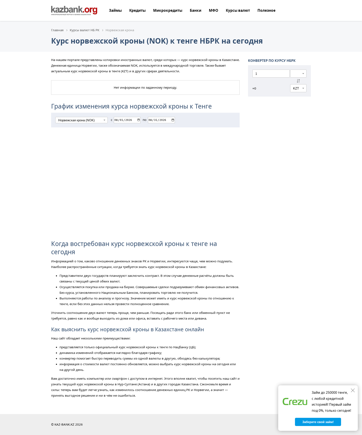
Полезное (266, 10)
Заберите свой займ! (318, 422)
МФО (213, 10)
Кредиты (137, 10)
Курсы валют (238, 10)
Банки (195, 10)
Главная (57, 30)
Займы (115, 10)
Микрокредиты (167, 10)
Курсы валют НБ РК (84, 30)
